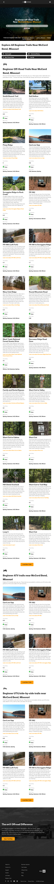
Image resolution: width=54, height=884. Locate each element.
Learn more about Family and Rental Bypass (14, 396)
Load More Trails (27, 564)
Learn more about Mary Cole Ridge (14, 298)
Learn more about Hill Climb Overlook (14, 490)
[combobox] (28, 26)
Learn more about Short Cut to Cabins (14, 443)
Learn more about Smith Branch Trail (14, 102)
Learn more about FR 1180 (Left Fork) (14, 250)
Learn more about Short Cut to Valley (40, 396)
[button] (14, 54)
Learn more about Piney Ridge (14, 151)
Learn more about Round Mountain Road (40, 298)
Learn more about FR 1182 (40, 200)
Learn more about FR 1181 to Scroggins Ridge (40, 250)
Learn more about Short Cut (40, 443)
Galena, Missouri (40, 37)
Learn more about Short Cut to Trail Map (40, 490)
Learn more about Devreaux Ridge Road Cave (40, 346)
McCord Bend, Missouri (28, 37)
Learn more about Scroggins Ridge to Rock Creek (14, 200)
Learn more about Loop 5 (14, 538)
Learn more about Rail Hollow (40, 102)
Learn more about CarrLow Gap (40, 151)
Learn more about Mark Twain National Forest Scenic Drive (14, 346)
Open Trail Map (8, 839)
